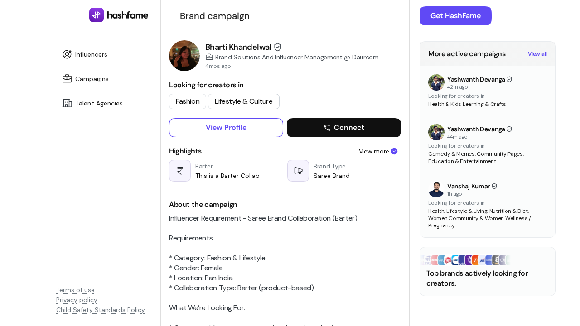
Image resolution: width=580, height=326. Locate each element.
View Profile (226, 127)
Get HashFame (455, 15)
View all (537, 54)
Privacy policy (76, 299)
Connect (349, 127)
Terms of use (75, 289)
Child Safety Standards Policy (100, 309)
